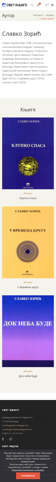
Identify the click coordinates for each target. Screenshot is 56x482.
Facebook (3, 439)
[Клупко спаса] (28, 153)
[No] (52, 465)
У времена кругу (28, 287)
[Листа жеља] (46, 5)
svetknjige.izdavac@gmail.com (17, 429)
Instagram (10, 439)
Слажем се (28, 476)
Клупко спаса (28, 198)
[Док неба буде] (28, 331)
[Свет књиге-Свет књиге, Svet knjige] (14, 5)
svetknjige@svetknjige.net (15, 425)
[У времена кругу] (28, 242)
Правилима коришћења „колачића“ (28, 470)
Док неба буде (28, 376)
